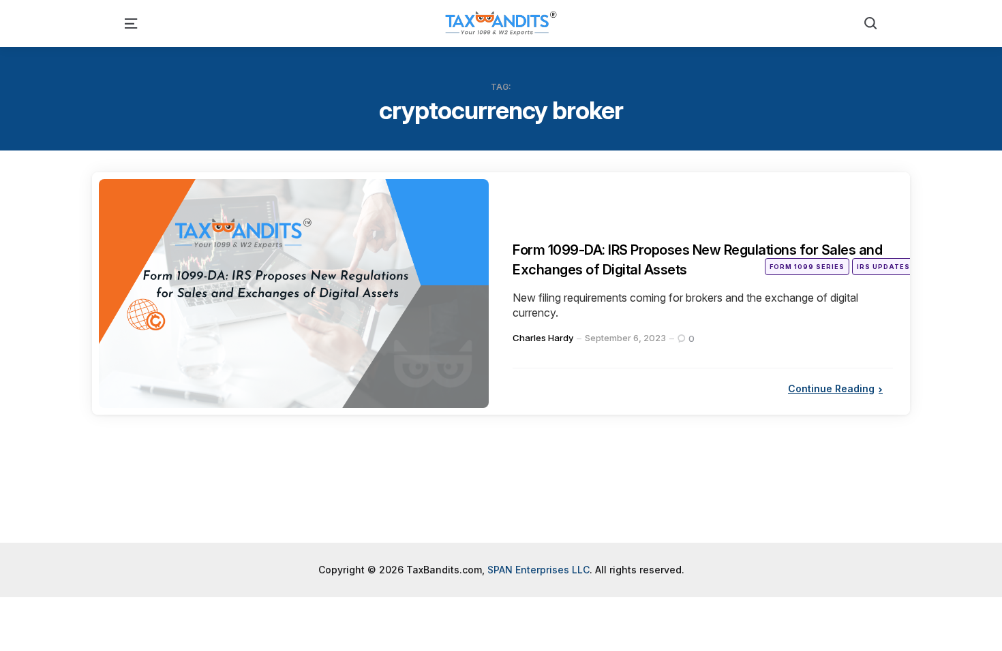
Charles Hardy (543, 337)
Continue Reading (831, 388)
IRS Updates (883, 266)
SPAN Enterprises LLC (538, 569)
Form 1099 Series (807, 266)
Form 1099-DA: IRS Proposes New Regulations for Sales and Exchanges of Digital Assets (695, 259)
